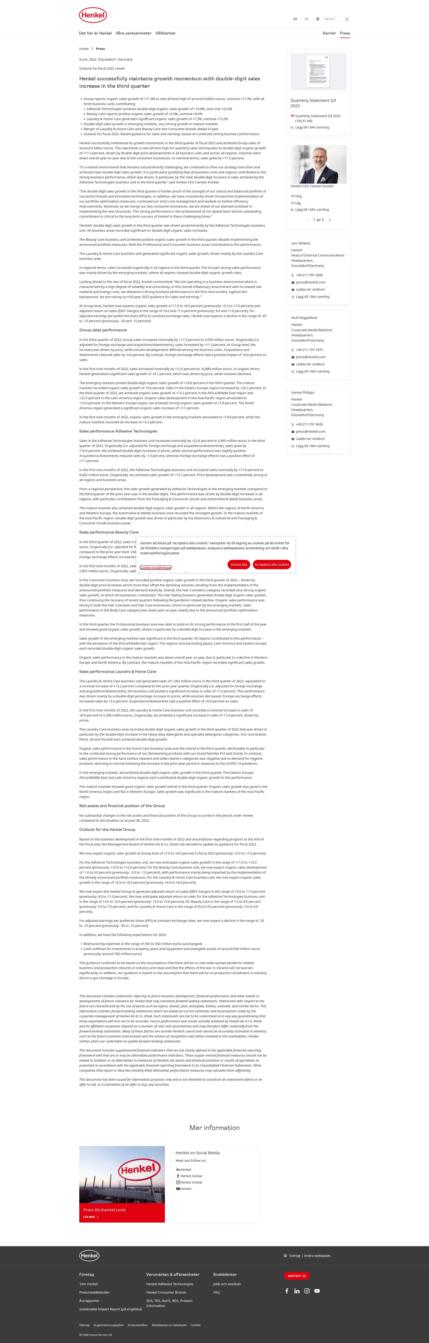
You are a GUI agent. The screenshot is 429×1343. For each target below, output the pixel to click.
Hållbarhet (165, 33)
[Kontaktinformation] (295, 19)
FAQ (216, 1292)
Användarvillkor (138, 1325)
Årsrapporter (89, 1300)
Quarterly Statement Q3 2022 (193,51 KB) (318, 118)
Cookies (196, 1325)
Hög (298, 196)
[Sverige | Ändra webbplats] (318, 19)
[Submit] (347, 19)
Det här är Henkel (95, 33)
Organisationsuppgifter (109, 1325)
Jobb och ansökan (227, 1284)
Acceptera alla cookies (272, 564)
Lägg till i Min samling (312, 127)
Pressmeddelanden (94, 1292)
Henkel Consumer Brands (166, 1292)
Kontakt (294, 1276)
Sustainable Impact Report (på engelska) (110, 1309)
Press (345, 33)
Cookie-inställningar (155, 567)
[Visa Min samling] (306, 19)
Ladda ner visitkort (310, 289)
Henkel (185, 1169)
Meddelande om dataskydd (169, 1325)
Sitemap (84, 1325)
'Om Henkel (88, 1284)
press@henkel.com (311, 282)
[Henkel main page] (93, 15)
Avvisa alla (239, 564)
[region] (215, 555)
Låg (298, 203)
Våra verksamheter (133, 33)
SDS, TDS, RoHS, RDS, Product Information (169, 1303)
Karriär (329, 33)
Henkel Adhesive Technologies (169, 1284)
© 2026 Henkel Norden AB (95, 1335)
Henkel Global (191, 1176)
